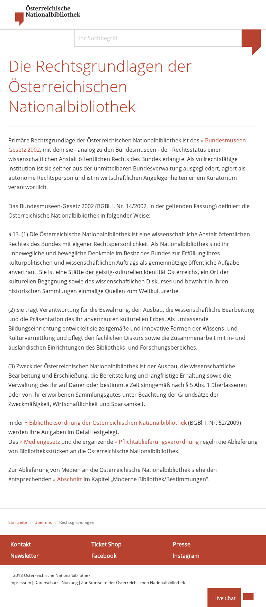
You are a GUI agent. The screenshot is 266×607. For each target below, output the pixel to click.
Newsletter (24, 556)
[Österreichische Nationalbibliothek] (44, 15)
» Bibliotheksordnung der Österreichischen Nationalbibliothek (106, 422)
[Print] (248, 596)
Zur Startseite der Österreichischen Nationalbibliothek (133, 583)
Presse (181, 544)
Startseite (17, 522)
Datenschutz (46, 583)
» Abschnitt (67, 479)
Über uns (43, 522)
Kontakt (20, 544)
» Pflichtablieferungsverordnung (157, 442)
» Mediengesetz (40, 442)
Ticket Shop (106, 544)
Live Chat (225, 598)
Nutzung (70, 583)
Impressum (20, 583)
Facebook (103, 556)
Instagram (186, 556)
